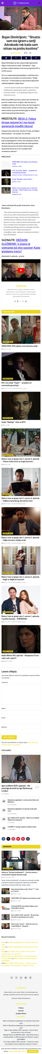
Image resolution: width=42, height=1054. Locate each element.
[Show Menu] (2, 3)
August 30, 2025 (16, 928)
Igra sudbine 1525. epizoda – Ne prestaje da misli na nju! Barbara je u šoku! (17, 788)
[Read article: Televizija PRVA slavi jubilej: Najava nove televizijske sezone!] (6, 908)
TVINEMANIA (17, 53)
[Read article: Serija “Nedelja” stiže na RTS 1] (6, 181)
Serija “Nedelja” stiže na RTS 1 (22, 179)
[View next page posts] (22, 198)
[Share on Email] (26, 58)
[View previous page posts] (19, 198)
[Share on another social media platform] (35, 58)
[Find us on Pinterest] (23, 839)
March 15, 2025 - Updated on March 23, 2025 (13, 622)
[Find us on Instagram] (13, 839)
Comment (5, 682)
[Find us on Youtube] (18, 839)
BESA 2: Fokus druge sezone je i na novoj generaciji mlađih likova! (19, 122)
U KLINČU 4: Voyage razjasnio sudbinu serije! (22, 827)
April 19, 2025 (16, 181)
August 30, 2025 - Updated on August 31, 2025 (25, 175)
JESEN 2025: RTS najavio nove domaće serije (20, 346)
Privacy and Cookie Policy (17, 1051)
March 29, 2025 (17, 194)
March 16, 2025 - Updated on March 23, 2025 (13, 582)
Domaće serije (7, 342)
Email (4, 718)
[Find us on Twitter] (8, 839)
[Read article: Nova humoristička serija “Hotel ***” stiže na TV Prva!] (6, 891)
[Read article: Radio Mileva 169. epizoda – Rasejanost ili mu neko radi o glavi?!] (21, 639)
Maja (3, 952)
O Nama (21, 1008)
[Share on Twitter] (16, 58)
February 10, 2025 (7, 661)
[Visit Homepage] (20, 3)
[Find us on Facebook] (3, 839)
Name (4, 708)
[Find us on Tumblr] (28, 839)
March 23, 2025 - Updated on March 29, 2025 (14, 503)
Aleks (3, 942)
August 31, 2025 (17, 166)
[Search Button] (39, 3)
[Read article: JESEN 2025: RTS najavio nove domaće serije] (6, 164)
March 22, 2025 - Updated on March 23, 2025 (13, 543)
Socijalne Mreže (21, 1013)
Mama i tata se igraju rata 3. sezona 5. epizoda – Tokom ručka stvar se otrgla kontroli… (25, 190)
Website (4, 727)
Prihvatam (32, 1051)
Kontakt (21, 1011)
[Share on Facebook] (6, 58)
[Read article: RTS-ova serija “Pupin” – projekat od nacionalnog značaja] (6, 173)
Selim (3, 947)
